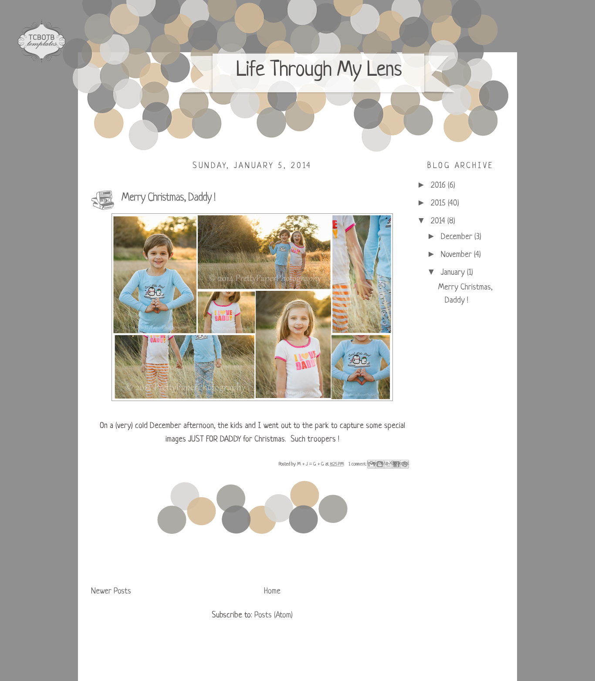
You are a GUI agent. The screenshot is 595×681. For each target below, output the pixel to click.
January (454, 272)
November (457, 255)
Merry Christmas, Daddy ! (168, 198)
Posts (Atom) (273, 615)
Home (272, 591)
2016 (439, 185)
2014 (439, 221)
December (457, 237)
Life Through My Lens (319, 70)
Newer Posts (111, 591)
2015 (439, 203)
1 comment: (358, 464)
